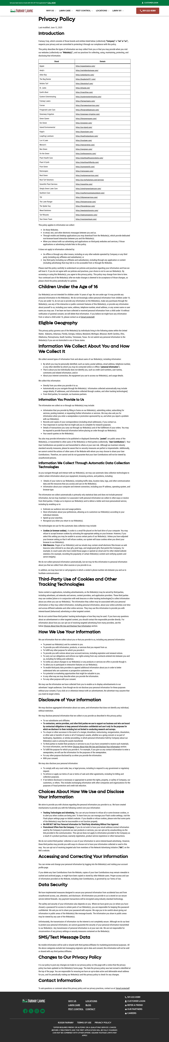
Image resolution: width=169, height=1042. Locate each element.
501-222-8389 (149, 10)
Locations (101, 10)
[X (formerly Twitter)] (31, 1011)
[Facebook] (25, 1011)
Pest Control (83, 10)
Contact (90, 1009)
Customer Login (151, 3)
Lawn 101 (116, 10)
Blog (88, 1005)
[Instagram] (36, 1011)
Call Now (51, 3)
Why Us (50, 10)
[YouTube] (42, 1011)
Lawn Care (64, 10)
